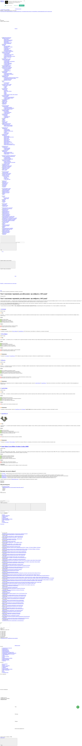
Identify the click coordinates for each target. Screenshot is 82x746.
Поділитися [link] (2, 481)
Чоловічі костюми (7, 130)
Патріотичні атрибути (5, 232)
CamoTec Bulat (4, 388)
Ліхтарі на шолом (7, 163)
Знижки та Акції (13, 11)
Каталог (1, 11)
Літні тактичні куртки (7, 55)
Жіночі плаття (6, 138)
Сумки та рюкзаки (5, 222)
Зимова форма (6, 49)
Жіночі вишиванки (7, 141)
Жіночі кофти (6, 41)
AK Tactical (3, 309)
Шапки (5, 93)
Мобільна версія (17, 645)
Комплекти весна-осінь (8, 79)
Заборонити (16, 5)
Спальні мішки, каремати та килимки (8, 220)
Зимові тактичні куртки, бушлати (9, 56)
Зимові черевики (7, 113)
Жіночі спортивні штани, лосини (9, 144)
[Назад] (0, 622)
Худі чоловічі (6, 133)
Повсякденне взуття (5, 213)
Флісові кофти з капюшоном (8, 74)
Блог (42, 11)
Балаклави (6, 90)
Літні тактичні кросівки (8, 107)
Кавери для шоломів (7, 161)
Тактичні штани (6, 60)
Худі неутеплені (6, 82)
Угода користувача (49, 11)
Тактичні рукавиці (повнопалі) (9, 97)
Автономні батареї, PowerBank (7, 658)
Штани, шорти (6, 132)
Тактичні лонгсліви (7, 70)
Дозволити (22, 5)
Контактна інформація (6, 11)
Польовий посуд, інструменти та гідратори (9, 218)
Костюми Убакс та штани (8, 46)
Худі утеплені (6, 83)
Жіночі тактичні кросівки (8, 125)
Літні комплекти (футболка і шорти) (10, 78)
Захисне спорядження (5, 215)
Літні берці (6, 115)
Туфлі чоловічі (6, 149)
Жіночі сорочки (6, 137)
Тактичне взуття (5, 210)
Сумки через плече (7, 179)
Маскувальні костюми (7, 50)
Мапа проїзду (2, 737)
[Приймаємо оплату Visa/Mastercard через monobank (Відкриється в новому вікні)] (9, 638)
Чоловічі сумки (6, 197)
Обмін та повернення (38, 11)
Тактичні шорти (6, 64)
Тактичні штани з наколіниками (9, 61)
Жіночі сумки (6, 198)
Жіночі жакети (6, 140)
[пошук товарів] (7, 239)
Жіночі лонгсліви (7, 139)
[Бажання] (41, 256)
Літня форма (6, 47)
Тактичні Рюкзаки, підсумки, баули (8, 217)
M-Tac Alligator (14, 331)
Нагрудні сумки (6, 176)
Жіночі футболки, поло (8, 42)
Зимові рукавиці (6, 98)
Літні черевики (6, 111)
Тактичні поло (6, 69)
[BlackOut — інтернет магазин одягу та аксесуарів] (5, 627)
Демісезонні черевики (7, 112)
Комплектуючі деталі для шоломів (9, 162)
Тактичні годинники (5, 225)
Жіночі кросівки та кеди (8, 152)
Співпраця (17, 11)
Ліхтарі (3, 655)
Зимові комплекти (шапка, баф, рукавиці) (11, 94)
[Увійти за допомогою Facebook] (7, 507)
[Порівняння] (7, 264)
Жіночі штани (6, 39)
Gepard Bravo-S (21, 331)
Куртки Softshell (6, 53)
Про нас (44, 11)
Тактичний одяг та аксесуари (7, 208)
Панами (5, 92)
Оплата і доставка (22, 11)
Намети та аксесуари (5, 230)
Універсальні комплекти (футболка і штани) (11, 77)
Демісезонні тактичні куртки (9, 54)
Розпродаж (4, 234)
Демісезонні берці (7, 116)
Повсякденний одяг (5, 649)
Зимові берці (6, 117)
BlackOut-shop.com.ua (15, 479)
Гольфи (5, 87)
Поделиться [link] (2, 480)
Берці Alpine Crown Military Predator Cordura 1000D (15, 446)
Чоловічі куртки (6, 129)
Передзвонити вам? (3, 699)
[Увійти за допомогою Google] (23, 507)
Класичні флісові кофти (8, 73)
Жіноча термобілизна (7, 43)
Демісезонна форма (7, 48)
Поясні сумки (6, 178)
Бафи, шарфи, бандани (7, 91)
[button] (77, 707)
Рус (2, 251)
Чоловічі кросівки (7, 148)
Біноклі (3, 227)
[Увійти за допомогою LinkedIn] (38, 507)
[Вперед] (1, 622)
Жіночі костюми (6, 136)
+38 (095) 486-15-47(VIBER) (4, 9)
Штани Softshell (6, 62)
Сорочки (5, 131)
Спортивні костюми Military (8, 51)
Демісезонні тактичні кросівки (9, 108)
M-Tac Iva (3, 360)
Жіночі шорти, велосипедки (8, 143)
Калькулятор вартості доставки (30, 11)
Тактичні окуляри (7, 157)
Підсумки (5, 177)
